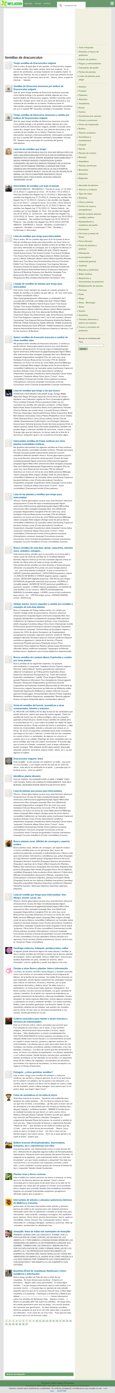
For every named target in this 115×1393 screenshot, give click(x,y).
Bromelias (83, 170)
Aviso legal (57, 1383)
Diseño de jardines (88, 59)
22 (10, 1324)
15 (53, 1321)
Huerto (82, 149)
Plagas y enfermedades (90, 63)
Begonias (83, 178)
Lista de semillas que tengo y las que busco (36, 390)
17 (60, 1321)
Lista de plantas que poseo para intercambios (37, 791)
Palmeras (83, 95)
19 (67, 1321)
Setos (81, 307)
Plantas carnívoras (87, 165)
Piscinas (83, 290)
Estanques (84, 229)
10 (37, 1321)
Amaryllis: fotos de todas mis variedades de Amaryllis (41, 1231)
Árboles (82, 87)
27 (26, 1324)
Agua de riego (85, 194)
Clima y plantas (86, 202)
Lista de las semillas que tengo (29, 149)
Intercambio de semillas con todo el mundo (36, 186)
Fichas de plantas (87, 72)
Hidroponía (84, 253)
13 (47, 1321)
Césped (82, 145)
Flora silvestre (85, 241)
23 (13, 1324)
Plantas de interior (87, 153)
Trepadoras (84, 103)
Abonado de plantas (88, 185)
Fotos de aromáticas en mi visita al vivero (35, 1095)
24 (16, 1324)
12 (43, 1321)
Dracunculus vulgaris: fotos (28, 759)
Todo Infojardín (86, 47)
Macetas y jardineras (88, 270)
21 (6, 1324)
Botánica (83, 198)
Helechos (83, 174)
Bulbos (82, 128)
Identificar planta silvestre (27, 776)
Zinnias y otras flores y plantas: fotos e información (40, 968)
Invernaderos (85, 257)
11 (40, 1321)
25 (20, 1324)
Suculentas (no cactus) (90, 116)
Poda (81, 294)
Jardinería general (87, 261)
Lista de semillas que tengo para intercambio (37, 236)
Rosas (82, 108)
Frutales (83, 91)
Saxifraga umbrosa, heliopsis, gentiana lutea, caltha (40, 948)
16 (57, 1321)
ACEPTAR (61, 1391)
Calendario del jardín (89, 68)
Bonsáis (83, 157)
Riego (81, 298)
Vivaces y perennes (88, 120)
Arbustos (83, 99)
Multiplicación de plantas (91, 286)
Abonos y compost (88, 189)
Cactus (82, 112)
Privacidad (69, 1383)
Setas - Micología (87, 302)
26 (23, 1324)
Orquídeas (84, 161)
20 (70, 1321)
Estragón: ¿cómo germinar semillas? (33, 1072)
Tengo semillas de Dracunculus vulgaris (34, 63)
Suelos (82, 311)
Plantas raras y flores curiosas (29, 1174)
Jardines (83, 265)
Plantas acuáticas (87, 133)
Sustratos (83, 315)
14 (50, 1321)
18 (64, 1321)
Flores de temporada (88, 124)
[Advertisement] (39, 30)
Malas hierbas (85, 274)
